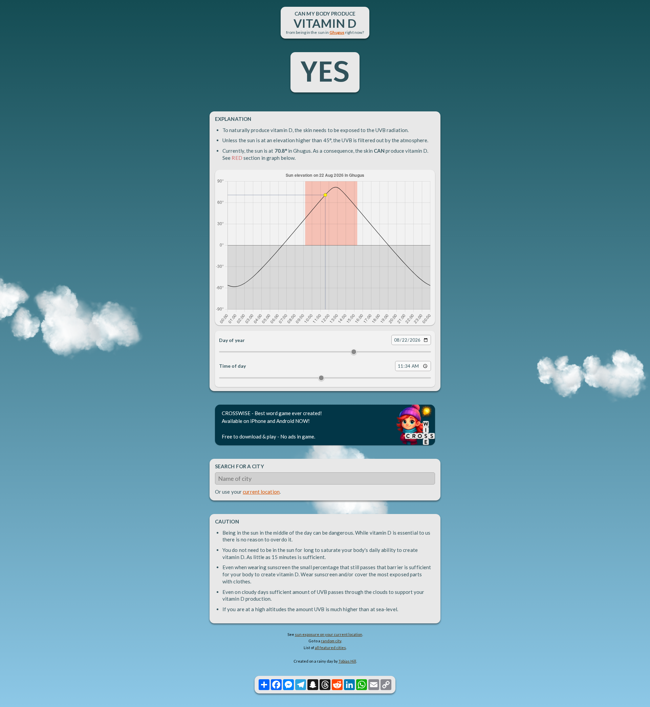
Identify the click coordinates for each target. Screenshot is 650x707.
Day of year (232, 340)
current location (261, 492)
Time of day (232, 366)
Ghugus (336, 32)
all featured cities (330, 647)
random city (331, 641)
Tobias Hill (347, 661)
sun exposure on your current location (328, 634)
